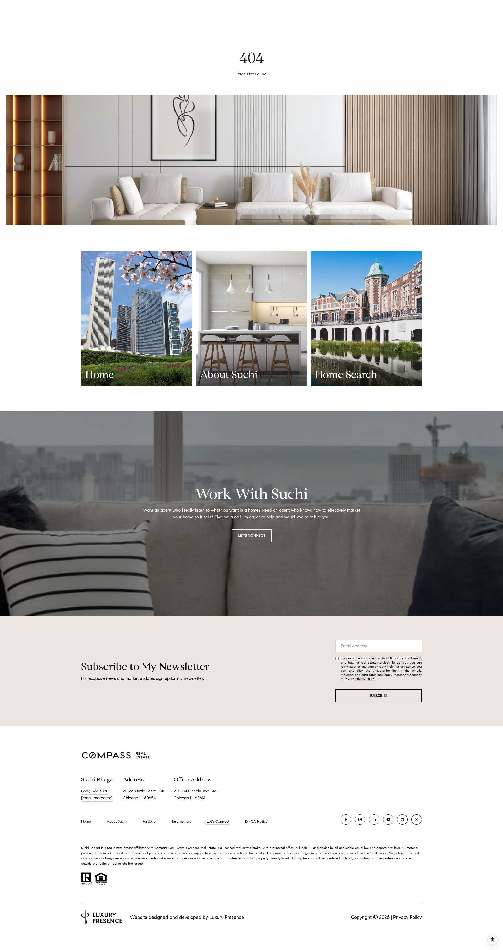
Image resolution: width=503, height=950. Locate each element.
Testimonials (181, 821)
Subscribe (378, 695)
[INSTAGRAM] (360, 819)
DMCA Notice (256, 821)
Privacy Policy (365, 679)
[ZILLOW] (402, 819)
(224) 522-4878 (94, 791)
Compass (192, 848)
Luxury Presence (226, 917)
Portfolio (149, 821)
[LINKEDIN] (374, 819)
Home (86, 821)
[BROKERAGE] (416, 819)
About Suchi (117, 821)
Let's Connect (218, 821)
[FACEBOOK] (346, 819)
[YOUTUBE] (388, 819)
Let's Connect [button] (251, 535)
